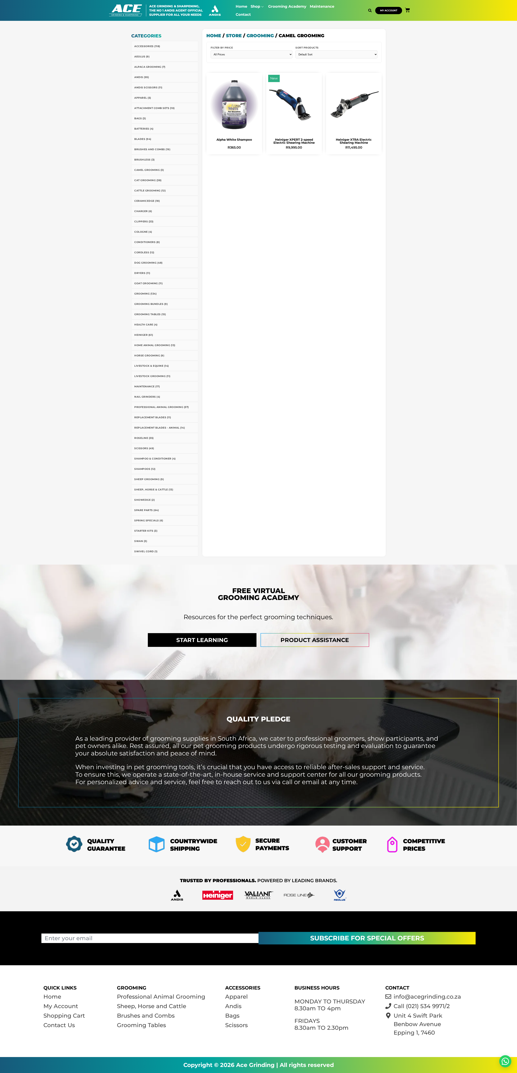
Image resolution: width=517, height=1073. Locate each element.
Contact (243, 14)
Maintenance (322, 6)
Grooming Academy (287, 6)
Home (241, 6)
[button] (369, 10)
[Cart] (407, 10)
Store (234, 35)
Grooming (260, 35)
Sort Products (307, 47)
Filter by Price (222, 47)
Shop (255, 6)
